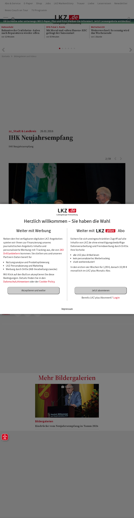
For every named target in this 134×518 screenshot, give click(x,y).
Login (116, 297)
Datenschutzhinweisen (16, 281)
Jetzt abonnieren (100, 290)
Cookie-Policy (47, 281)
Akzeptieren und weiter (33, 290)
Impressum (67, 309)
